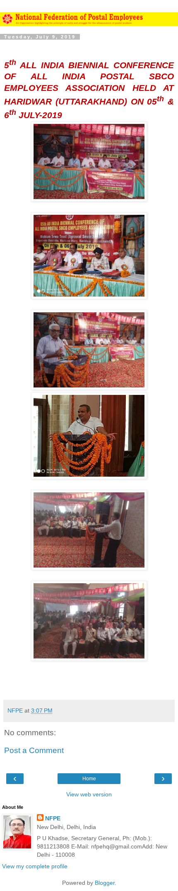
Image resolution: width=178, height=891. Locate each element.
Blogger (105, 882)
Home (89, 779)
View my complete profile (34, 866)
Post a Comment (34, 750)
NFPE (52, 818)
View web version (89, 794)
